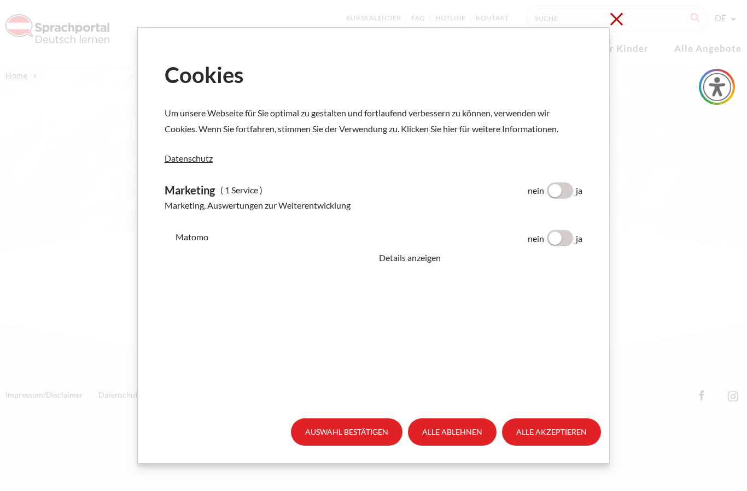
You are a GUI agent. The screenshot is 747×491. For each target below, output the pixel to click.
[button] (480, 258)
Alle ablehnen (452, 431)
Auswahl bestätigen (346, 431)
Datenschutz (189, 158)
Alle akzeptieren (551, 431)
